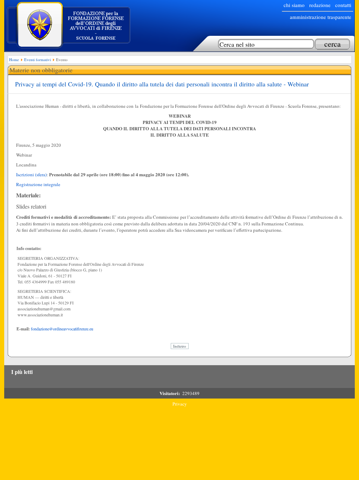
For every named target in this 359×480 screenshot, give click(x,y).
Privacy (179, 404)
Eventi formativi (37, 59)
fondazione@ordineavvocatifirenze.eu (62, 328)
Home (14, 59)
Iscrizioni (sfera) (31, 174)
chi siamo (294, 4)
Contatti (343, 4)
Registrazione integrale (38, 184)
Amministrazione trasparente (320, 16)
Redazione (320, 4)
